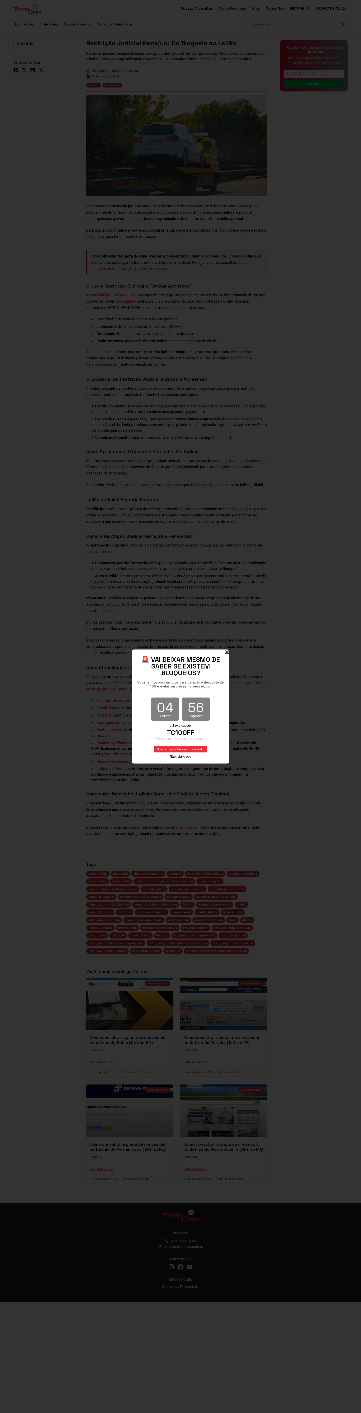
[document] (180, 706)
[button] (227, 651)
